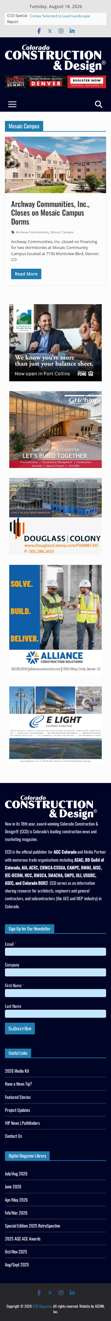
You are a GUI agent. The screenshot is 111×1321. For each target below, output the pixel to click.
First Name (14, 985)
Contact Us (13, 1136)
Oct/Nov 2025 (16, 1251)
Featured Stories (18, 1097)
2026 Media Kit (17, 1070)
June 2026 (13, 1186)
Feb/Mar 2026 (16, 1212)
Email (10, 944)
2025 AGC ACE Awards (22, 1238)
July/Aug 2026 (16, 1173)
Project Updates (17, 1110)
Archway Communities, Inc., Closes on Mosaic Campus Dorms (50, 212)
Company (12, 964)
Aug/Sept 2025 (17, 1264)
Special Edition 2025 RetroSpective (32, 1225)
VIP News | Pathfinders (22, 1123)
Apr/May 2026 (16, 1199)
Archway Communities (32, 232)
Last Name (13, 1006)
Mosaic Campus (62, 232)
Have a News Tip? (18, 1083)
